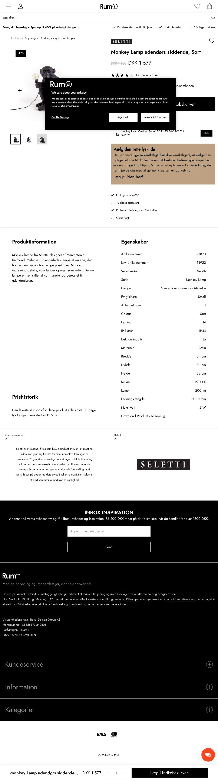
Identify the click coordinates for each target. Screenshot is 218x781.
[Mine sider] (21, 6)
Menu (39, 599)
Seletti (201, 271)
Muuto (12, 599)
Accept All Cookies (155, 117)
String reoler (113, 599)
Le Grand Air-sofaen (182, 599)
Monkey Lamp (196, 279)
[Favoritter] (197, 6)
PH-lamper (132, 599)
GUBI (21, 599)
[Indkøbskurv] (210, 6)
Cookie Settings (60, 117)
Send (109, 547)
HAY (50, 599)
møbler (87, 594)
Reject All (123, 117)
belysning (99, 594)
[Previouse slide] (20, 91)
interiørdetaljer (119, 594)
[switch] (109, 664)
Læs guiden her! (128, 177)
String (30, 599)
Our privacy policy (70, 106)
